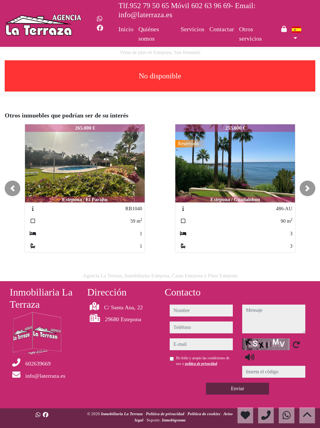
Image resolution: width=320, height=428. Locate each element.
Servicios (192, 29)
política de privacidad (201, 363)
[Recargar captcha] (296, 344)
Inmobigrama (174, 420)
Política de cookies (204, 413)
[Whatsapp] (99, 18)
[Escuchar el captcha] (250, 357)
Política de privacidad (165, 413)
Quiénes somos (148, 34)
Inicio (125, 29)
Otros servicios (250, 34)
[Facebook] (100, 28)
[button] (12, 188)
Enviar (237, 388)
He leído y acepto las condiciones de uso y (202, 361)
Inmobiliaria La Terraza (122, 413)
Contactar (221, 29)
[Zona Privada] (284, 29)
